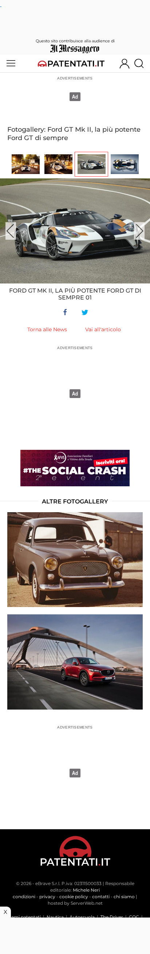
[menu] (11, 63)
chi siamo (124, 896)
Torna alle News (47, 329)
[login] (124, 63)
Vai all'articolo (103, 329)
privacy (47, 896)
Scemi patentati (23, 917)
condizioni (24, 896)
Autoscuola (82, 917)
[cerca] (142, 63)
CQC (134, 917)
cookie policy (73, 896)
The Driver (111, 917)
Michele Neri (86, 890)
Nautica (55, 917)
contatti (101, 896)
